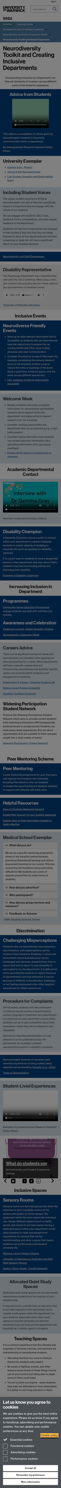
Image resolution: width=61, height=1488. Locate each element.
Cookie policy (49, 1435)
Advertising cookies (23, 1452)
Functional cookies (22, 1446)
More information (30, 1481)
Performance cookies (24, 1459)
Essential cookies (20, 1439)
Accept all (30, 1468)
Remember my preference (30, 1475)
